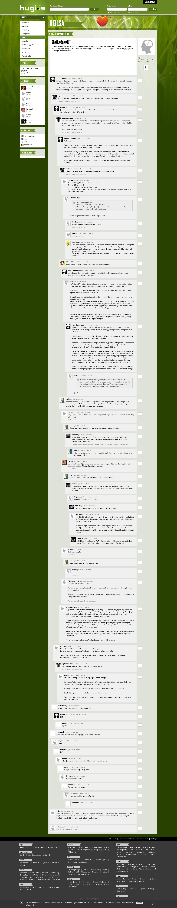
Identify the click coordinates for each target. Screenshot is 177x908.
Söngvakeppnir (123, 871)
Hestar (43, 847)
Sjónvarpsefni (87, 884)
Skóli (57, 887)
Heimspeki (35, 863)
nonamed (62, 706)
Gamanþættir (73, 882)
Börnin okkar (24, 887)
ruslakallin (30, 87)
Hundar (50, 847)
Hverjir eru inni (26, 152)
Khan (28, 103)
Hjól (147, 850)
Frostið (108, 839)
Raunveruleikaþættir (100, 882)
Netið (124, 881)
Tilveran (28, 889)
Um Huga (154, 839)
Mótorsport (121, 891)
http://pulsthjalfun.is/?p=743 (66, 829)
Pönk (140, 869)
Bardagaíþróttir (122, 847)
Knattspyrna (140, 852)
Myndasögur (85, 872)
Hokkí (153, 850)
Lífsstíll (24, 17)
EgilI (139, 57)
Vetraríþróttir (121, 857)
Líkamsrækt (63, 34)
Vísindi (22, 865)
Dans (144, 847)
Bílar (118, 889)
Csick (58, 811)
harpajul (29, 109)
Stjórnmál (46, 855)
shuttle (75, 484)
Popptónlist (133, 869)
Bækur (85, 870)
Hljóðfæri (151, 864)
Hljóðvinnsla (87, 860)
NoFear (27, 142)
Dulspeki (25, 26)
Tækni (119, 876)
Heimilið (25, 41)
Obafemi (63, 646)
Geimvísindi (24, 863)
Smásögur (103, 872)
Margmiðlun (72, 857)
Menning (71, 867)
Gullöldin (131, 864)
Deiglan (22, 855)
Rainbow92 (70, 262)
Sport (118, 845)
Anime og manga (74, 870)
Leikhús (70, 872)
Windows (142, 881)
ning (25, 139)
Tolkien (70, 874)
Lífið (21, 884)
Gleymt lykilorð (133, 12)
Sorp (21, 889)
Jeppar (142, 889)
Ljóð (77, 872)
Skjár (70, 879)
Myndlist (95, 872)
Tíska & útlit (26, 56)
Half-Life (44, 875)
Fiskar (22, 847)
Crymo (60, 741)
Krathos (75, 222)
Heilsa (24, 37)
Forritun (134, 879)
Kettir (57, 847)
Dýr (21, 845)
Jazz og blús (134, 867)
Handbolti (139, 850)
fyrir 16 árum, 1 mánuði (75, 78)
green (28, 92)
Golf (131, 850)
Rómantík (50, 887)
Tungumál (55, 863)
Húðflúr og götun (28, 45)
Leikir (22, 870)
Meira (23, 74)
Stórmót (143, 854)
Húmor (41, 887)
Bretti (138, 847)
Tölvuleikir (56, 880)
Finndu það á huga (56, 6)
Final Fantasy (34, 875)
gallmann (60, 827)
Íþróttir (119, 852)
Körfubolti (151, 852)
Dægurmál (24, 852)
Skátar (24, 52)
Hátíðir (34, 887)
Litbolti (119, 854)
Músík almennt (121, 869)
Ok (153, 904)
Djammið (25, 22)
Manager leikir (27, 877)
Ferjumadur (78, 497)
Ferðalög (25, 30)
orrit (72, 282)
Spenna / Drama (101, 884)
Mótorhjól (151, 889)
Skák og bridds (131, 854)
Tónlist (119, 861)
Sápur (70, 884)
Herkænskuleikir (54, 875)
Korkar (52, 34)
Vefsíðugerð (83, 862)
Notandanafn (111, 6)
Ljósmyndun (72, 862)
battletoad (72, 412)
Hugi (118, 896)
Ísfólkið (104, 870)
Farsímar (126, 879)
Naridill (75, 435)
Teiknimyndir (72, 886)
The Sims (32, 880)
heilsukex (71, 180)
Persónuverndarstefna (126, 839)
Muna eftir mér (115, 12)
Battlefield (23, 873)
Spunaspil (23, 880)
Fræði (22, 860)
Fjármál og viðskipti (34, 855)
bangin (70, 461)
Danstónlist (120, 864)
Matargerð (26, 48)
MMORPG (39, 877)
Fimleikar (152, 847)
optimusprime (63, 96)
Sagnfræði (45, 863)
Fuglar (28, 847)
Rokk (155, 869)
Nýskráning (150, 2)
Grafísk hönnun (73, 860)
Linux (118, 881)
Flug (124, 889)
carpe (76, 375)
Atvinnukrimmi (29, 136)
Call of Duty (55, 873)
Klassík (144, 867)
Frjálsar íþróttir (122, 850)
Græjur (142, 879)
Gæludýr (36, 847)
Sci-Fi (77, 884)
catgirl (28, 98)
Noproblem (76, 242)
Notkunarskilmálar (142, 839)
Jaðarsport (128, 852)
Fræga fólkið (26, 34)
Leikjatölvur (151, 879)
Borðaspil (45, 873)
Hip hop (141, 864)
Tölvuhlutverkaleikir (44, 880)
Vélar (118, 886)
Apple (119, 879)
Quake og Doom (52, 877)
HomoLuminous (62, 78)
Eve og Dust (24, 875)
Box (131, 847)
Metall (153, 867)
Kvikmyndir (85, 882)
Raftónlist (148, 869)
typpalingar (30, 120)
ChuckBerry (74, 198)
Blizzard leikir (34, 873)
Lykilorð (130, 6)
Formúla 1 (133, 889)
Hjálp (115, 839)
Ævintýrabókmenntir (82, 874)
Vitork (28, 114)
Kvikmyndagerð (101, 860)
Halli (68, 399)
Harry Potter (95, 870)
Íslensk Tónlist (121, 867)
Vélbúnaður (132, 881)
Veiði (152, 854)
